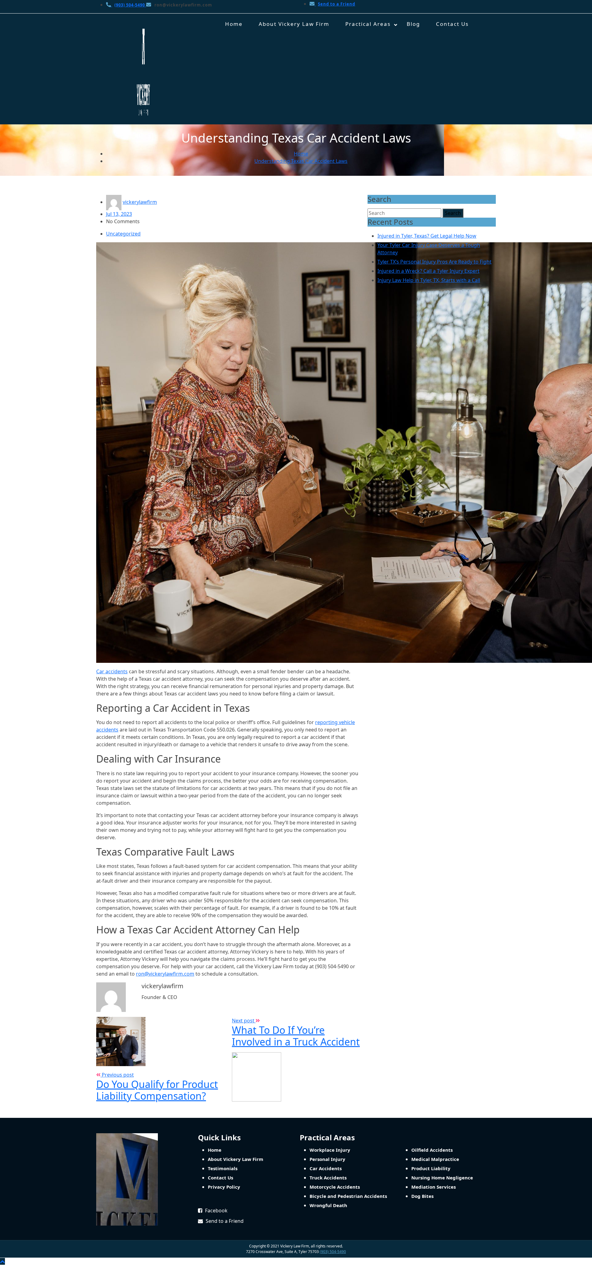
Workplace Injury (330, 1150)
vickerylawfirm (140, 202)
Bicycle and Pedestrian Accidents (348, 1196)
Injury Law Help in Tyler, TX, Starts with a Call (428, 280)
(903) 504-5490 (333, 1251)
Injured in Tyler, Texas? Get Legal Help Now (426, 235)
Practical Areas (368, 23)
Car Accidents (326, 1168)
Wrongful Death (328, 1205)
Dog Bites (422, 1196)
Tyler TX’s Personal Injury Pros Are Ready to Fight (434, 261)
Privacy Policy (224, 1187)
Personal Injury (327, 1159)
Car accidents (112, 671)
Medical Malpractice (435, 1159)
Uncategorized (123, 233)
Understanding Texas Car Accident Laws (300, 161)
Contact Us (452, 23)
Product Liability (430, 1168)
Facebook (216, 1210)
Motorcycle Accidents (335, 1187)
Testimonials (222, 1168)
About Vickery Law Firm (294, 23)
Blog (413, 23)
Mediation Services (433, 1187)
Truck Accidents (328, 1177)
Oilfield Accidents (432, 1150)
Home (234, 23)
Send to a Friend (224, 1221)
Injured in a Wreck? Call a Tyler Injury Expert (428, 271)
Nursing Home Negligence (442, 1177)
